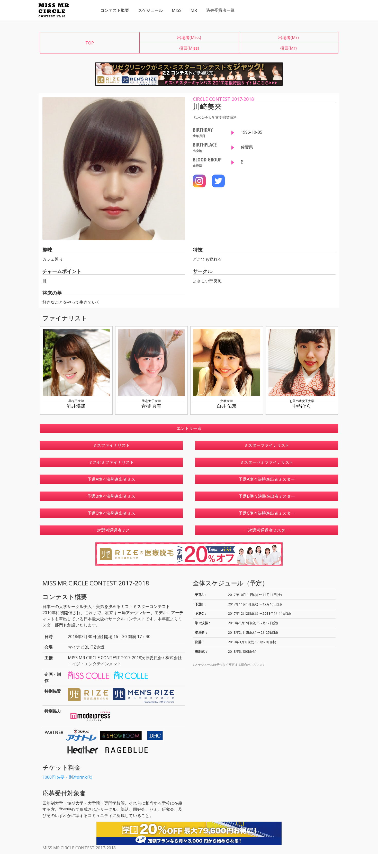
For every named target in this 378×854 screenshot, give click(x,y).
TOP (89, 43)
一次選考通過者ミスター (266, 530)
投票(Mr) (288, 48)
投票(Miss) (189, 48)
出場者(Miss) (189, 37)
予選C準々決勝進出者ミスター (267, 513)
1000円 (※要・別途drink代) (67, 777)
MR (194, 10)
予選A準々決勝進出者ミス (111, 479)
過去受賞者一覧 (220, 10)
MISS (177, 10)
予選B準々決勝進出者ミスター (267, 496)
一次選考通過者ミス (111, 530)
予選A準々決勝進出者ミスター (267, 479)
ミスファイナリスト (111, 445)
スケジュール (150, 10)
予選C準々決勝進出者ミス (111, 513)
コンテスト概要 (114, 10)
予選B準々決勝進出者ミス (111, 496)
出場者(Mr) (288, 37)
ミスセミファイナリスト (111, 462)
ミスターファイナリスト (266, 445)
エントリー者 (189, 428)
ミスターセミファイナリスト (266, 462)
